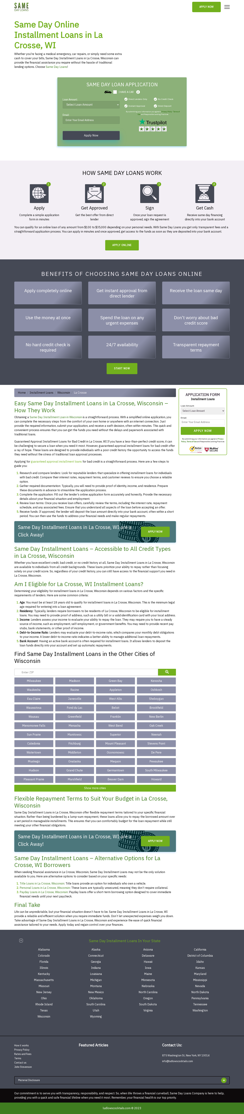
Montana (96, 986)
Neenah (156, 735)
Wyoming (96, 1016)
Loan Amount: (70, 100)
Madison (74, 681)
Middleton (74, 752)
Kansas (200, 968)
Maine (148, 974)
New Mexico (96, 992)
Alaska (95, 950)
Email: (66, 115)
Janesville (74, 699)
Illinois (44, 968)
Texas (44, 1010)
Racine (74, 690)
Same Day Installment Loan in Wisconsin (56, 417)
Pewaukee (156, 761)
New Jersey (44, 992)
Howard (156, 779)
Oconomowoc (115, 752)
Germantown (115, 770)
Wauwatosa (33, 708)
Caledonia (33, 743)
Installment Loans (41, 393)
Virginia (148, 1010)
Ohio (44, 998)
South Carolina (95, 1004)
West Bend (115, 726)
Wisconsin (63, 393)
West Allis (115, 699)
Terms (17, 1058)
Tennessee (200, 1004)
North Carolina (148, 992)
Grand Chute (74, 770)
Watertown (34, 752)
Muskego (34, 761)
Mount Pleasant (115, 743)
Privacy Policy (166, 111)
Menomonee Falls (33, 726)
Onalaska (74, 761)
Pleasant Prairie (34, 779)
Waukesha (34, 690)
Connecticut (96, 956)
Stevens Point (156, 743)
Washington (200, 1010)
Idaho (200, 962)
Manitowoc (75, 735)
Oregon (148, 998)
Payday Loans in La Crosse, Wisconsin (44, 892)
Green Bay (115, 681)
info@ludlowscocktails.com (177, 1061)
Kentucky (44, 974)
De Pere (156, 752)
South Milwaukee (156, 770)
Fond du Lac (74, 708)
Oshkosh (156, 690)
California (200, 950)
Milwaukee (34, 681)
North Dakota (200, 992)
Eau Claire (33, 699)
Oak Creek (156, 726)
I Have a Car (126, 92)
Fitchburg (74, 743)
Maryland (200, 974)
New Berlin (156, 717)
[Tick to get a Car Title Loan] (138, 92)
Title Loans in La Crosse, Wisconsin (42, 883)
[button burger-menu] (227, 7)
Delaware (148, 956)
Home (22, 393)
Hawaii (148, 962)
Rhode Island (44, 1004)
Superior (115, 735)
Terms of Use (191, 441)
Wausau (34, 717)
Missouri (44, 986)
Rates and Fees (22, 1054)
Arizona (148, 950)
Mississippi (200, 980)
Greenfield (74, 717)
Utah (96, 1010)
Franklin (115, 717)
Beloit (115, 708)
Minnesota (148, 980)
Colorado (44, 956)
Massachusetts (44, 980)
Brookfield (156, 708)
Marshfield (75, 779)
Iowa (148, 968)
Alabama (44, 950)
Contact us (20, 1063)
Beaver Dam (116, 779)
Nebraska (148, 986)
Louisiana (96, 974)
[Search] (167, 672)
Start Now (122, 368)
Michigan (96, 980)
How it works (21, 1045)
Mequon (115, 761)
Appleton (115, 690)
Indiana (96, 968)
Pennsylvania (200, 998)
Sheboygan (156, 699)
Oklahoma (96, 998)
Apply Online (122, 245)
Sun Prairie (34, 735)
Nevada (200, 986)
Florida (43, 962)
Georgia (96, 962)
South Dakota (148, 1004)
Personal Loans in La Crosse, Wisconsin (45, 888)
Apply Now (206, 7)
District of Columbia (200, 956)
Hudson (34, 770)
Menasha (75, 726)
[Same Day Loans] (21, 7)
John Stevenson (23, 1067)
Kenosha (156, 681)
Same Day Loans (56, 67)
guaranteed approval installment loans (56, 462)
